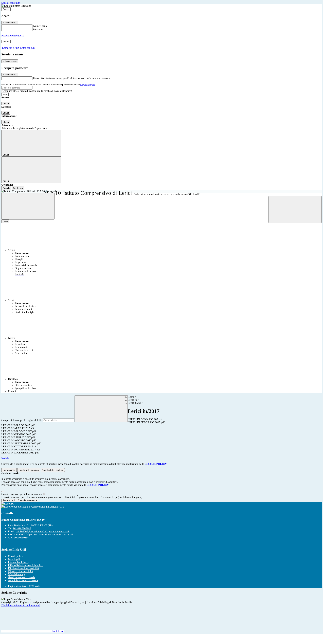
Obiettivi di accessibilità (20, 571)
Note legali (14, 559)
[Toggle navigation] (28, 206)
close (5, 221)
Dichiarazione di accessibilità (23, 568)
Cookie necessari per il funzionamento (22, 494)
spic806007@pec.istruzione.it (43, 534)
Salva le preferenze (27, 500)
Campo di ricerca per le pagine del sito (21, 420)
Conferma (18, 188)
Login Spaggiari (87, 84)
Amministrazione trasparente (23, 580)
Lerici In (132, 399)
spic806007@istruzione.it (42, 531)
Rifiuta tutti (29, 470)
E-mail (36, 78)
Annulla (6, 188)
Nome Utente (40, 26)
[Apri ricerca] (295, 209)
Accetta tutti (52, 470)
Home (131, 396)
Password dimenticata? (13, 35)
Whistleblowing (16, 574)
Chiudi (6, 103)
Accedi (6, 9)
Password (38, 29)
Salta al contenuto (10, 2)
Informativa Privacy (18, 562)
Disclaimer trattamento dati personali (20, 605)
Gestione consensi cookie (21, 577)
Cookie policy (15, 556)
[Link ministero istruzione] (16, 5)
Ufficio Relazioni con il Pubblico (25, 565)
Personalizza (9, 470)
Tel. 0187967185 (22, 528)
